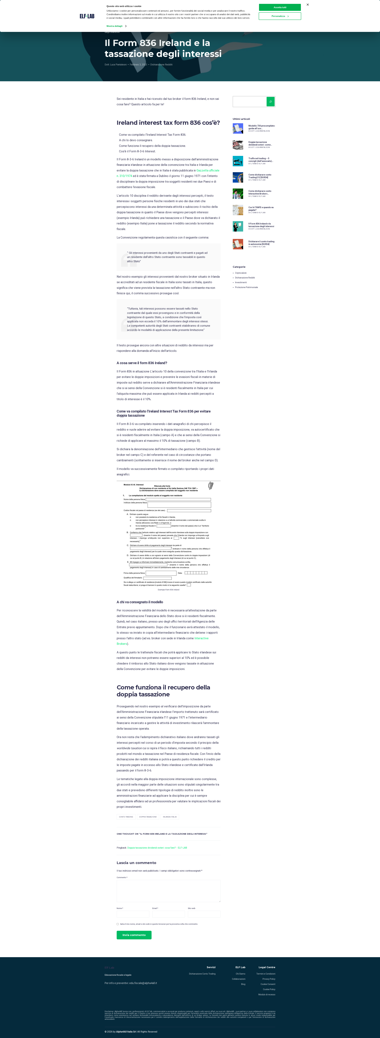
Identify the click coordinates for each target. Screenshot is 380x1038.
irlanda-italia (170, 817)
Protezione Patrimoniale (246, 287)
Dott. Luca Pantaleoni (116, 64)
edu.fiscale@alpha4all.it (143, 983)
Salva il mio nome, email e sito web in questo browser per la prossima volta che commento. (159, 924)
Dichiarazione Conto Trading (202, 974)
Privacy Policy (269, 979)
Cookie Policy (269, 989)
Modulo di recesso (266, 994)
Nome (120, 908)
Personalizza (278, 16)
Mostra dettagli (114, 26)
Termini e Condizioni (265, 974)
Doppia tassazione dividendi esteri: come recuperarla (259, 143)
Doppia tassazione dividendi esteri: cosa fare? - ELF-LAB (157, 847)
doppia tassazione (148, 817)
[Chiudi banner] (308, 5)
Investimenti (241, 282)
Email (155, 908)
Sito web (191, 908)
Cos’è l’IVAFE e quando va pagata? (261, 208)
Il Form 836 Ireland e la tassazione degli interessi (261, 225)
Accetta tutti (280, 7)
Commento (122, 877)
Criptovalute (241, 273)
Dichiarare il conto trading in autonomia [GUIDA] (261, 242)
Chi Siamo (240, 974)
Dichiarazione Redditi (161, 64)
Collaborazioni (238, 979)
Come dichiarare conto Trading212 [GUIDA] (259, 176)
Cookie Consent (268, 984)
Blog (243, 984)
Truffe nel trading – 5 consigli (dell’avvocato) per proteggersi (260, 159)
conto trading (126, 817)
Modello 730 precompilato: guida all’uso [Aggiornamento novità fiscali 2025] (261, 127)
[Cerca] (271, 101)
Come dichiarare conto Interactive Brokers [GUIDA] (259, 192)
